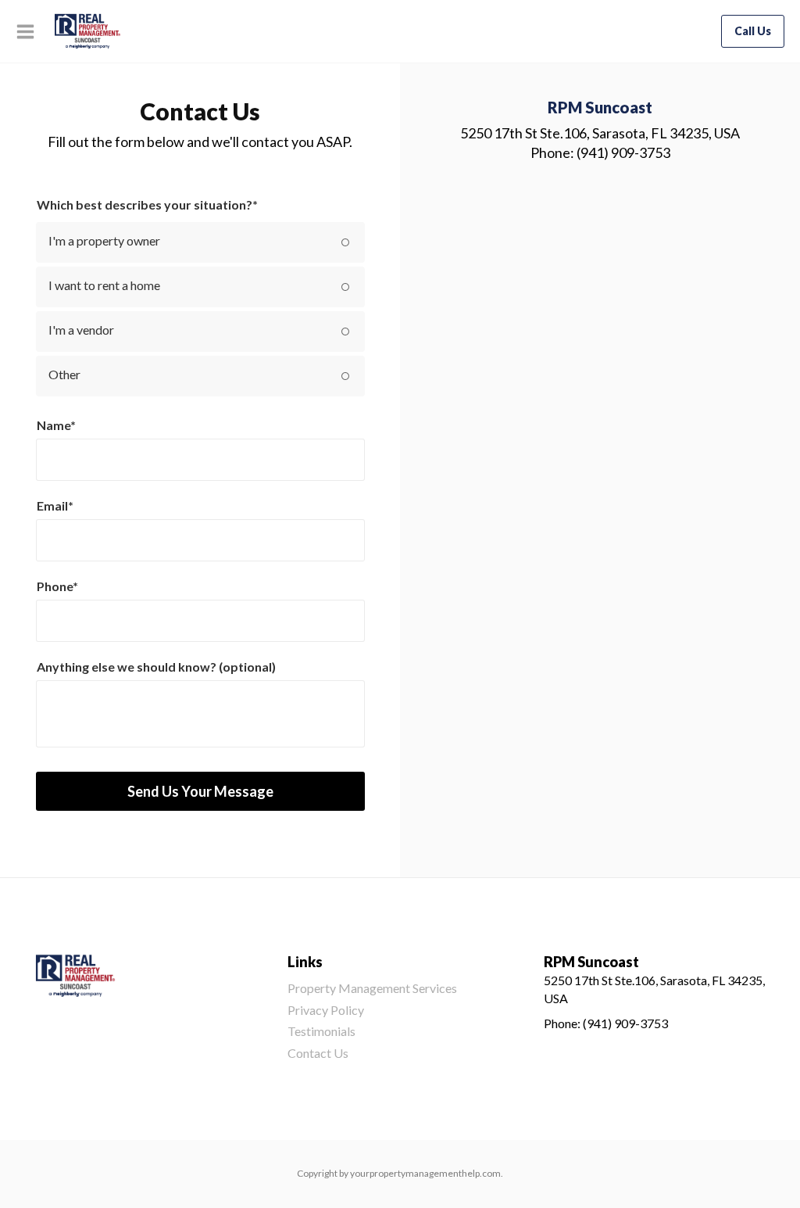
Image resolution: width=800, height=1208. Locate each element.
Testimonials (321, 1030)
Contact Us (318, 1052)
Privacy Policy (326, 1009)
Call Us (752, 31)
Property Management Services (372, 987)
